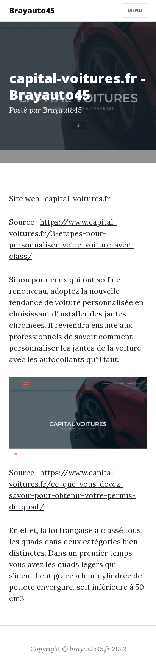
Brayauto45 (32, 10)
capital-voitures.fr (77, 198)
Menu (135, 10)
